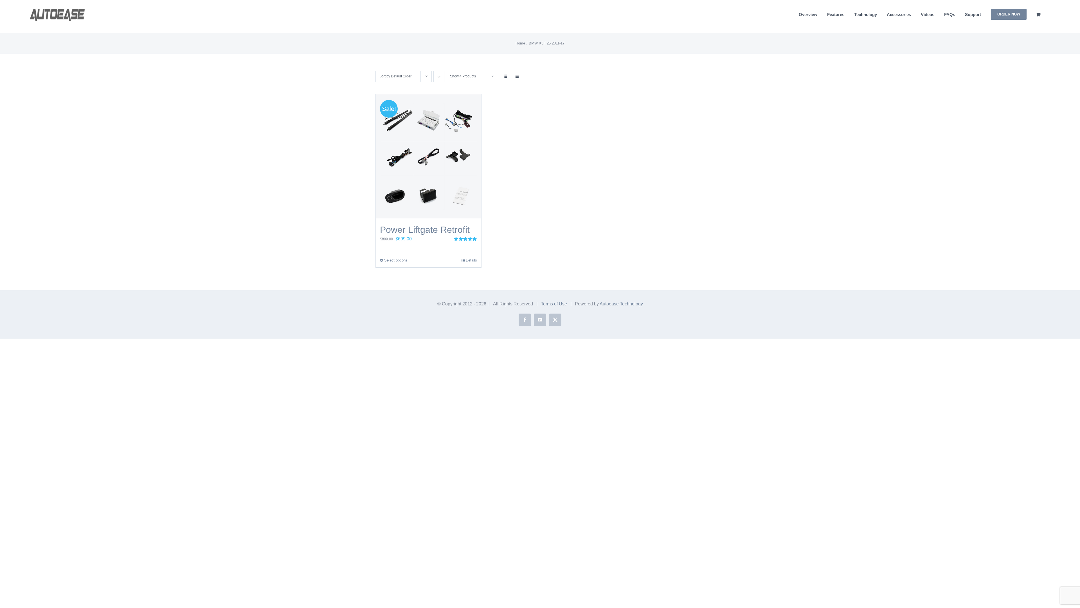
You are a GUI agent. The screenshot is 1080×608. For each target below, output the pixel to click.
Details (471, 260)
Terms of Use (554, 303)
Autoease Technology (621, 303)
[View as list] (516, 76)
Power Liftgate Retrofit (425, 230)
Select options (396, 260)
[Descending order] (438, 76)
